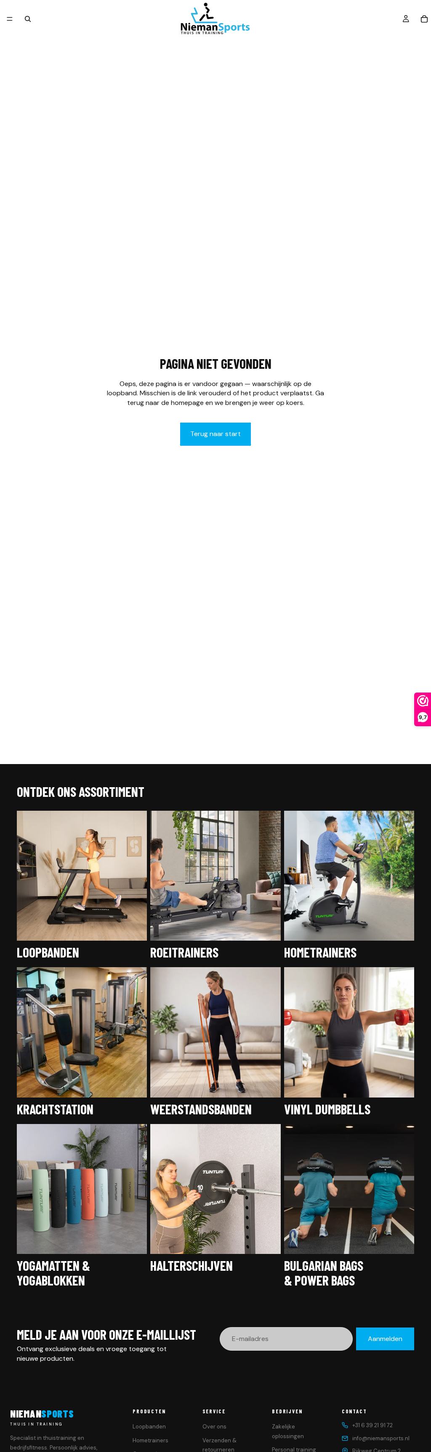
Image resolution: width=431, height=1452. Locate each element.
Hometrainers (150, 1440)
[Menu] (9, 19)
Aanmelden (385, 1338)
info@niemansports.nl (381, 1438)
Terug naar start (215, 433)
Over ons (214, 1426)
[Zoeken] (28, 19)
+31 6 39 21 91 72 (372, 1425)
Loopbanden (149, 1426)
